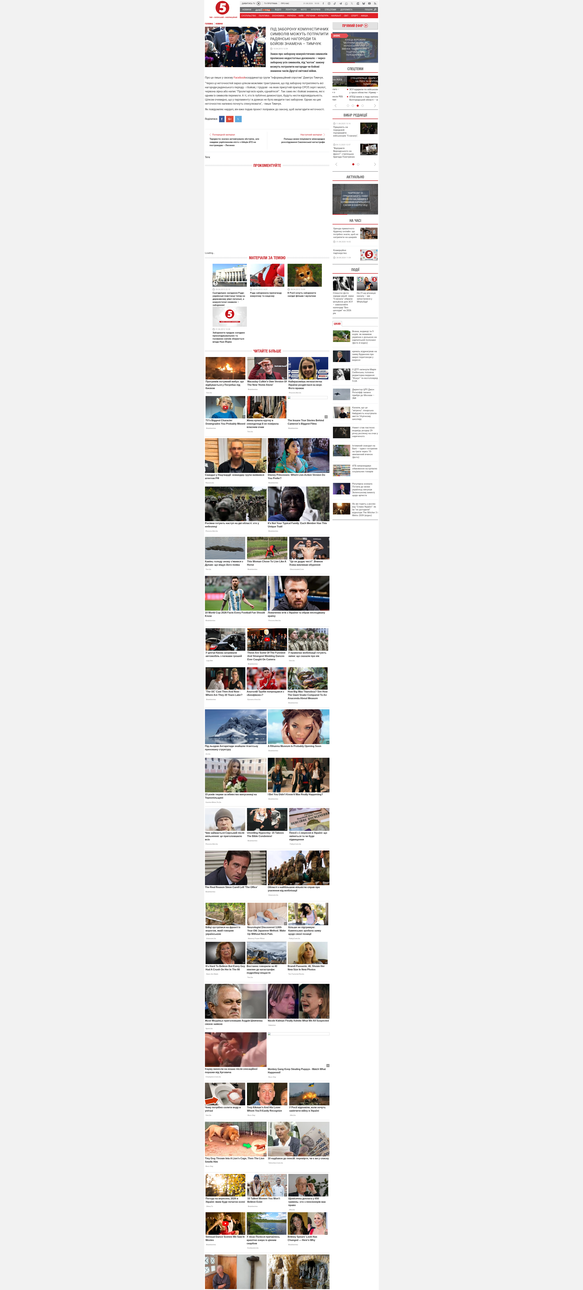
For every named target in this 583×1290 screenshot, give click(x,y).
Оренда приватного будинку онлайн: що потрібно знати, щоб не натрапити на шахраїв (345, 233)
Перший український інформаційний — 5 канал (222, 10)
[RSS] (375, 3)
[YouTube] (369, 3)
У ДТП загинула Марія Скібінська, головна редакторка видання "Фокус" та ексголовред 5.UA (365, 375)
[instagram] (329, 3)
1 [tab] (343, 62)
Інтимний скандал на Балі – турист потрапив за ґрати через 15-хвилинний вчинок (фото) (364, 451)
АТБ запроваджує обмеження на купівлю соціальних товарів (364, 468)
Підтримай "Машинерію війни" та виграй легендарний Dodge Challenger (345, 131)
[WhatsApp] (346, 3)
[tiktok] (335, 3)
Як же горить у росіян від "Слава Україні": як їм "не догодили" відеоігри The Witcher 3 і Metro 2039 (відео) (365, 509)
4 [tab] (362, 106)
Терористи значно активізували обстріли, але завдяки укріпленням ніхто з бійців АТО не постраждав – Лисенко (234, 142)
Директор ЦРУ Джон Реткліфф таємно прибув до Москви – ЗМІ (363, 394)
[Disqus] (267, 213)
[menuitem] (246, 9)
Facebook (239, 77)
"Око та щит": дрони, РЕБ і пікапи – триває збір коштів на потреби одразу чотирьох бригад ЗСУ (345, 154)
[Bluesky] (364, 3)
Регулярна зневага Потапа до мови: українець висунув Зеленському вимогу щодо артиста (363, 489)
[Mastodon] (358, 3)
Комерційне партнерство (340, 252)
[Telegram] (340, 3)
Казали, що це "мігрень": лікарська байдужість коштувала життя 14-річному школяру (364, 413)
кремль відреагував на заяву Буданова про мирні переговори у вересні (364, 355)
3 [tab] (358, 106)
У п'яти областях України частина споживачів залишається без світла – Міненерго (355, 99)
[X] (352, 3)
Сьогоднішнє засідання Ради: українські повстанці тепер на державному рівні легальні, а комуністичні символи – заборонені (229, 299)
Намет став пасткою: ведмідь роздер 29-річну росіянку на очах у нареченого (365, 432)
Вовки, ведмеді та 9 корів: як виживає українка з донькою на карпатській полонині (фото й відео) (364, 337)
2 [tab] (366, 62)
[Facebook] (323, 3)
